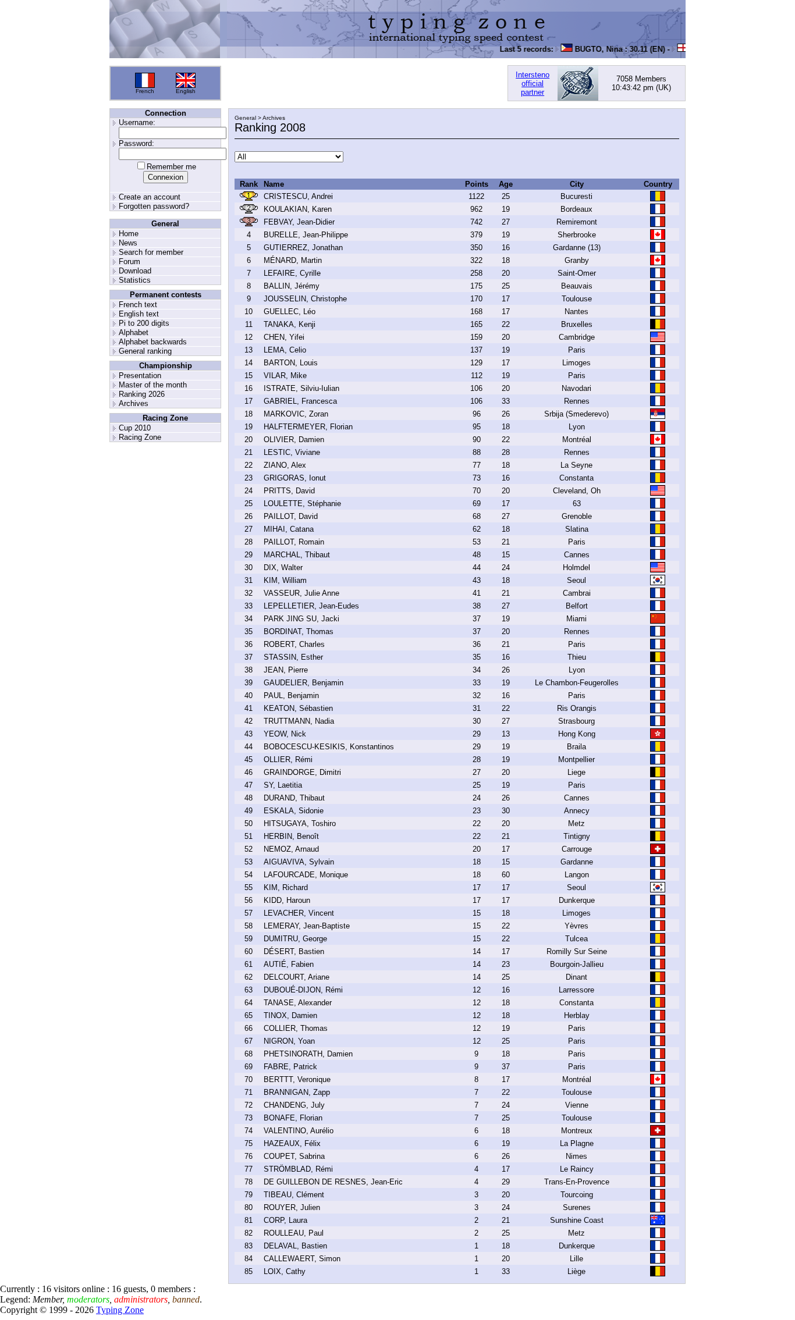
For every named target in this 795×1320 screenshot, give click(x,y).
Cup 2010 (135, 428)
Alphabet (133, 332)
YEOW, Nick (285, 734)
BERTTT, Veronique (297, 1079)
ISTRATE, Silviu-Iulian (301, 388)
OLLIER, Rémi (288, 759)
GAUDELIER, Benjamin (303, 682)
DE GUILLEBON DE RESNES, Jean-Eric (333, 1181)
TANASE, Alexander (298, 1002)
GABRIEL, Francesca (300, 401)
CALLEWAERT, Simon (302, 1258)
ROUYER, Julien (292, 1207)
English (186, 91)
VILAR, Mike (285, 375)
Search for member (151, 252)
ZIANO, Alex (285, 465)
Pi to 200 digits (144, 323)
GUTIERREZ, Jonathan (303, 247)
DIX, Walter (283, 567)
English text (139, 313)
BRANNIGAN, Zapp (297, 1092)
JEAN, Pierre (286, 670)
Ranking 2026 (142, 394)
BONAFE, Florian (293, 1117)
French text (138, 304)
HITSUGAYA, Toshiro (300, 823)
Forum (129, 261)
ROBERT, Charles (294, 644)
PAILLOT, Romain (294, 542)
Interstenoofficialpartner (532, 83)
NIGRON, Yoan (289, 1041)
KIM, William (285, 580)
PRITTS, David (289, 490)
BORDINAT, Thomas (298, 631)
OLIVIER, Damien (294, 439)
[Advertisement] (364, 83)
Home (129, 233)
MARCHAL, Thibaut (297, 554)
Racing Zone (140, 437)
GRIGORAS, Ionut (295, 478)
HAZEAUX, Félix (292, 1143)
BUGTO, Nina (589, 49)
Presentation (140, 375)
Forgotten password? (154, 206)
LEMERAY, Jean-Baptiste (307, 925)
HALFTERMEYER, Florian (308, 426)
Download (135, 270)
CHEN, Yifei (284, 337)
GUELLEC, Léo (289, 311)
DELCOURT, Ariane (296, 977)
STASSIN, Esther (293, 657)
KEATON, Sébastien (298, 708)
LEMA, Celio (285, 350)
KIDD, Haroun (287, 900)
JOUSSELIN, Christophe (305, 298)
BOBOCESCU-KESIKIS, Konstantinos (329, 746)
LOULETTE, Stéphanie (302, 503)
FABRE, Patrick (290, 1066)
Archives (133, 403)
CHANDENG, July (294, 1105)
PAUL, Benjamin (291, 695)
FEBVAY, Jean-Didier (299, 222)
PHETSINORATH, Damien (308, 1053)
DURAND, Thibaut (294, 798)
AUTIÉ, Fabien (289, 964)
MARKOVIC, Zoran (296, 414)
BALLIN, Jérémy (292, 286)
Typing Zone (120, 1310)
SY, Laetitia (283, 785)
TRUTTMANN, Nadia (299, 721)
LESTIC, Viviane (292, 452)
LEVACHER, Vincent (299, 913)
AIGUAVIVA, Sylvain (299, 862)
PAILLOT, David (291, 516)
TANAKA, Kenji (289, 324)
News (128, 243)
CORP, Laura (285, 1220)
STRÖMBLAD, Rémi (298, 1169)
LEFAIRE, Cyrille (292, 273)
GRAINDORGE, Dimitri (302, 772)
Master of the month (153, 384)
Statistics (135, 280)
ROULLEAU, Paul (294, 1233)
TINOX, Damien (290, 1015)
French (145, 91)
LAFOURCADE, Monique (306, 874)
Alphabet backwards (153, 341)
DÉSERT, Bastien (294, 951)
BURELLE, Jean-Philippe (306, 234)
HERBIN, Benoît (291, 836)
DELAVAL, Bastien (295, 1245)
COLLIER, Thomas (296, 1028)
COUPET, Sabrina (294, 1156)
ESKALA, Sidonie (294, 810)
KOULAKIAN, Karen (298, 209)
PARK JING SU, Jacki (301, 618)
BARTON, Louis (291, 362)
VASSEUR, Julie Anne (301, 593)
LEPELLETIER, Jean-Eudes (311, 606)
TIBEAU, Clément (294, 1194)
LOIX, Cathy (285, 1271)
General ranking (145, 351)
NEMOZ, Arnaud (291, 849)
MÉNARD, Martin (293, 260)
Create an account (149, 197)
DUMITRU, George (295, 938)
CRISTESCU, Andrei (298, 196)
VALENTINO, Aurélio (298, 1130)
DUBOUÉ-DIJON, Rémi (303, 989)
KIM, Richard (286, 887)
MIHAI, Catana (289, 529)
